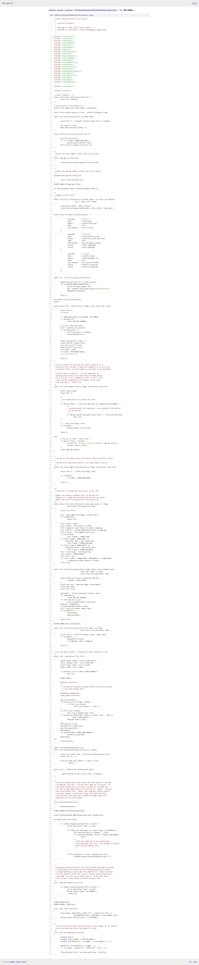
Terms (24, 962)
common (69, 10)
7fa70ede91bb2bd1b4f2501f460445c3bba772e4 (95, 10)
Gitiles (12, 962)
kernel (60, 10)
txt (190, 962)
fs (121, 10)
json (195, 962)
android (52, 10)
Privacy (18, 962)
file (91, 15)
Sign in (195, 3)
